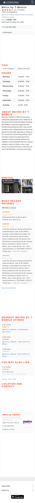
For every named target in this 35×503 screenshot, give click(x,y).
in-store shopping (8, 68)
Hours (4, 20)
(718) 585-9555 (10, 27)
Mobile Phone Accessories (24, 15)
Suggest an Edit (8, 429)
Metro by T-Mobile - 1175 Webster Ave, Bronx (15, 330)
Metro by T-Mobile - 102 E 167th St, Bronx (16, 343)
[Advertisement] (17, 49)
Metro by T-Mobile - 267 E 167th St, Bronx (16, 355)
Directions (8, 32)
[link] (11, 186)
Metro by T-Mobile (8, 15)
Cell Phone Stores (8, 17)
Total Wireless (8, 372)
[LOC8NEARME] (11, 2)
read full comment (19, 251)
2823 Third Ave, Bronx (11, 422)
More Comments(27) (9, 288)
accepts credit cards (23, 68)
